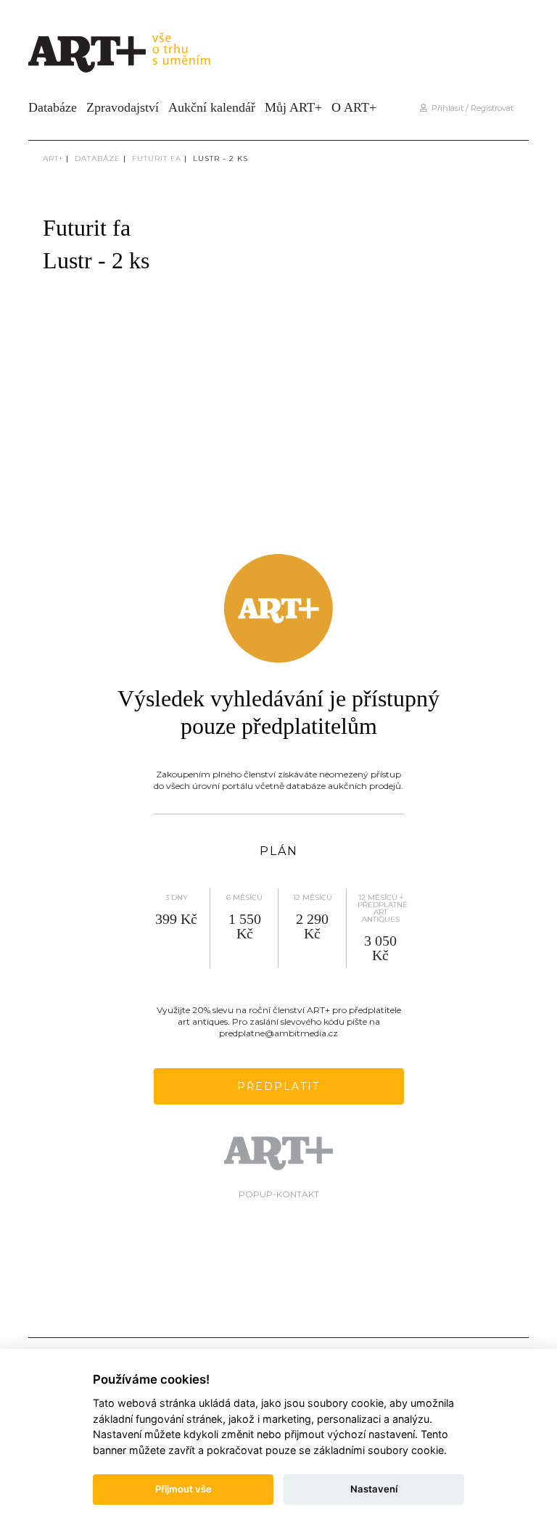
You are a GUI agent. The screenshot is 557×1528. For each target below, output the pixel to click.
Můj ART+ (293, 107)
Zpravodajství (122, 107)
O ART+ (353, 107)
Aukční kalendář (211, 107)
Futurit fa (156, 158)
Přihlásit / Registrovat (470, 108)
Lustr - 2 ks (220, 158)
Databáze (52, 107)
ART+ (53, 158)
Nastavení (373, 1489)
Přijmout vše (183, 1489)
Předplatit (278, 1086)
